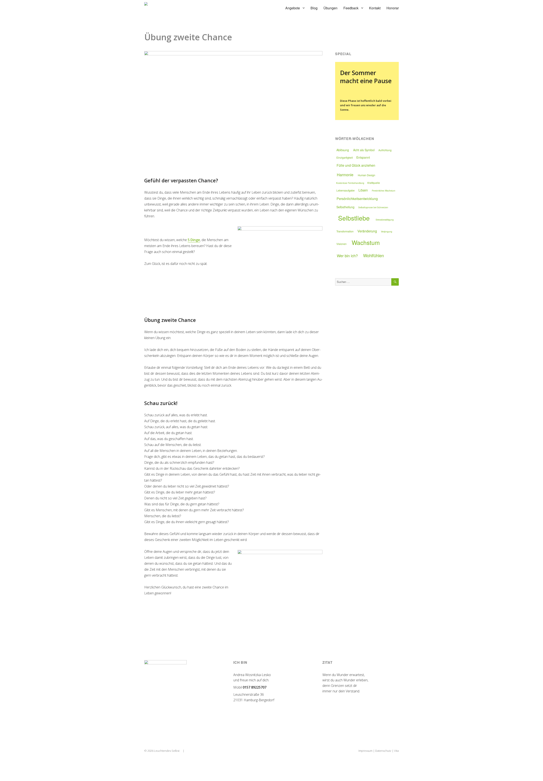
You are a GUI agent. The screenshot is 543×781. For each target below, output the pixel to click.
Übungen (330, 8)
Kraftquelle (373, 182)
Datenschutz (383, 751)
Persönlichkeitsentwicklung (357, 198)
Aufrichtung (385, 150)
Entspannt (363, 157)
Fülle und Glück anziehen (356, 165)
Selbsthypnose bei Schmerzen (373, 207)
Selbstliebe (354, 217)
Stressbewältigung (385, 219)
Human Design (366, 175)
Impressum (365, 751)
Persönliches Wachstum (383, 190)
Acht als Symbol (364, 150)
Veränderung (367, 231)
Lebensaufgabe (345, 190)
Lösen (363, 190)
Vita (396, 751)
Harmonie (345, 174)
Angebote (292, 8)
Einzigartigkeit (344, 157)
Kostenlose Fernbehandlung (350, 183)
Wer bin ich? (347, 255)
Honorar (392, 8)
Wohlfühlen (373, 255)
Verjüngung (386, 231)
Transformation (345, 231)
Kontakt (375, 8)
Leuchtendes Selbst (166, 751)
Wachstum (366, 242)
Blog (314, 8)
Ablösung (342, 150)
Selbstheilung (345, 207)
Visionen (341, 244)
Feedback (350, 8)
